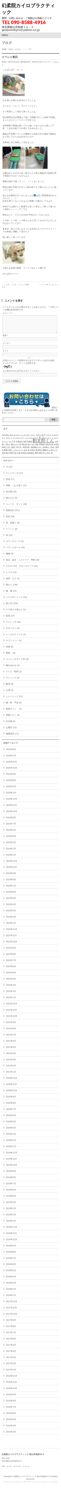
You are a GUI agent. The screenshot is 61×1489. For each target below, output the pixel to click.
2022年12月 (11, 929)
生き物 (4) (10, 721)
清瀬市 (32, 450)
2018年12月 (11, 1227)
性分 (33, 444)
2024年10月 (11, 811)
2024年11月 (11, 805)
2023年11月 (11, 867)
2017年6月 (11, 1339)
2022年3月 (11, 985)
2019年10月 (11, 1165)
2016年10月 (11, 1388)
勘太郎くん (43, 440)
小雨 (19, 444)
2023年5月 (11, 898)
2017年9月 (11, 1320)
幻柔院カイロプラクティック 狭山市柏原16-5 (31, 1476)
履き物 (24, 444)
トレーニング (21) (14, 696)
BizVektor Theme (30, 1482)
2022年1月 (11, 997)
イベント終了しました (49, 285)
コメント (7, 313)
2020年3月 (11, 1134)
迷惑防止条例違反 (27, 453)
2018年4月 (11, 1276)
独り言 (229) (12, 603)
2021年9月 (11, 1022)
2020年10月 (11, 1090)
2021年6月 (11, 1041)
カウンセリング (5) (15, 541)
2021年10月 (11, 1016)
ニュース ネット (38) (16, 504)
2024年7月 (11, 824)
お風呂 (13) (11, 727)
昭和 (6, 450)
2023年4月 (11, 904)
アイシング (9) (13, 678)
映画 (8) (10, 653)
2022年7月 (11, 960)
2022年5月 (11, 972)
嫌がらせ (14, 444)
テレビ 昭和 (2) (14, 671)
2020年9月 (11, 1096)
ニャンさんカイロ (31, 438)
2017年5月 (11, 1345)
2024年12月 (11, 799)
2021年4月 (11, 1053)
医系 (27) (10, 616)
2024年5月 (11, 836)
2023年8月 (11, 879)
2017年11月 (11, 1307)
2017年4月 (11, 1351)
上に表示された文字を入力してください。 (22, 371)
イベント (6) (11, 529)
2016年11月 (11, 1382)
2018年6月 (11, 1264)
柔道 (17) (10, 479)
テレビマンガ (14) (14, 473)
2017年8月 (11, 1326)
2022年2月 (11, 991)
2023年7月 (11, 886)
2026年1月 (11, 755)
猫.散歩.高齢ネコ (43, 450)
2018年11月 (11, 1233)
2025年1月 (11, 792)
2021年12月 (11, 1003)
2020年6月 (11, 1115)
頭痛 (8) (9, 646)
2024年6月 (11, 830)
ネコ (41, 437)
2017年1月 (11, 1369)
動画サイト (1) (14, 709)
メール (6, 343)
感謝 (36, 444)
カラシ (32, 435)
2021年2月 (11, 1065)
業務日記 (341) (13, 510)
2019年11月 (11, 1159)
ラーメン (5, 441)
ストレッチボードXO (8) (17, 659)
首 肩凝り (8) (13, 522)
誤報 (18, 453)
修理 (25, 441)
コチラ (42, 410)
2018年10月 (11, 1239)
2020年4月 (11, 1128)
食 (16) (9, 535)
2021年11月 (11, 1010)
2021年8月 (11, 1028)
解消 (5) (9, 684)
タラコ (8, 438)
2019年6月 (11, 1190)
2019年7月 (11, 1183)
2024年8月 (11, 817)
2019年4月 (11, 1202)
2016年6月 (11, 1413)
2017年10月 (11, 1314)
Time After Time (7, 435)
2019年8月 (11, 1177)
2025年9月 (11, 774)
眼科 (7, 453)
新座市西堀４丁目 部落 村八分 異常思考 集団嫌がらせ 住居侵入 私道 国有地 (30, 447)
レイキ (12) (11, 572)
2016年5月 (11, 1419)
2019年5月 (11, 1196)
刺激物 (29, 441)
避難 (36, 453)
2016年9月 (11, 1394)
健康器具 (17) (12, 733)
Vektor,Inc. (44, 1482)
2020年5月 (11, 1121)
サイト (6, 351)
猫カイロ (54, 450)
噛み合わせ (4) (13, 665)
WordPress (17, 1482)
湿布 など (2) (13, 578)
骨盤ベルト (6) (13, 715)
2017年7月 (11, 1332)
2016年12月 (11, 1376)
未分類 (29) (11, 491)
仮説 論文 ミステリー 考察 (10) (22, 560)
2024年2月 (11, 848)
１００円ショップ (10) (16, 597)
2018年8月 (11, 1252)
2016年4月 (11, 1425)
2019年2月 (11, 1214)
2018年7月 (11, 1258)
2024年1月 (11, 855)
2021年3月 (11, 1059)
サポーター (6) (13, 628)
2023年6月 (11, 892)
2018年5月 (11, 1270)
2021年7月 (11, 1034)
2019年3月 (11, 1208)
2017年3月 (11, 1357)
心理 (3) (9, 690)
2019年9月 (11, 1171)
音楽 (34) (10, 516)
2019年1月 (11, 1221)
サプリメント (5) (14, 640)
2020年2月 (11, 1140)
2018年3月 (11, 1283)
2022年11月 (11, 935)
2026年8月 (11, 749)
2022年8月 (11, 954)
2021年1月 (11, 1072)
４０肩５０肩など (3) (16, 609)
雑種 (40, 453)
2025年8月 (11, 780)
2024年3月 (11, 842)
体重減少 (19, 441)
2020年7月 (11, 1109)
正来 (25, 450)
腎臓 (11, 453)
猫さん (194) (12, 584)
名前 (5, 335)
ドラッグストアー (17, 438)
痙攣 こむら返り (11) (16, 485)
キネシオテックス (43, 435)
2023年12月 (11, 861)
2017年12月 (11, 1301)
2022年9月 (11, 948)
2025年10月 (11, 768)
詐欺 (15, 453)
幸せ (29, 444)
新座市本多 (49, 444)
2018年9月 (11, 1245)
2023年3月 (11, 910)
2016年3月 (11, 1432)
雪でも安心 (46, 453)
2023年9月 (11, 873)
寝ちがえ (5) (11, 498)
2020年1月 (11, 1146)
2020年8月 (11, 1103)
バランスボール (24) (15, 547)
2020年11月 (11, 1084)
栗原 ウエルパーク (15, 450)
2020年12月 (11, 1078)
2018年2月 (11, 1289)
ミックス (55, 438)
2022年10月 (11, 941)
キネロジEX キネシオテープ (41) (22, 566)
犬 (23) (9, 467)
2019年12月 (11, 1152)
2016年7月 (11, 1407)
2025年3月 (11, 786)
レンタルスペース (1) (16, 634)
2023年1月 (11, 923)
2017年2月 (11, 1363)
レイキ (12, 441)
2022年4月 (11, 979)
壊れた (8, 444)
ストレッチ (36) (13, 622)
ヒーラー (48, 438)
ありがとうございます (22, 435)
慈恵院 (42, 444)
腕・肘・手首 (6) (14, 702)
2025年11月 (11, 762)
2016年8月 (11, 1400)
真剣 (3, 453)
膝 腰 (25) (11, 591)
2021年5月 (11, 1047)
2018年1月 (11, 1295)
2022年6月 (11, 966)
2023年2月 (11, 917)
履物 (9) (9, 553)
